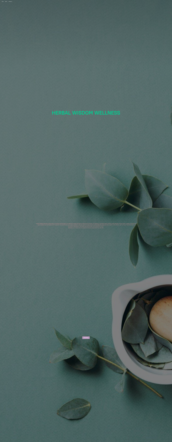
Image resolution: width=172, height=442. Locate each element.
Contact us (10, 1)
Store (3, 1)
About (6, 1)
